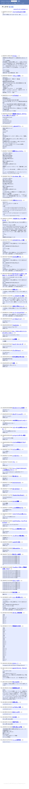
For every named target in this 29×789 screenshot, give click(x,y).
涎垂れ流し (15, 702)
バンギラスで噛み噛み (18, 535)
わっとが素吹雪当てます (19, 528)
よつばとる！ (16, 455)
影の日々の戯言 (16, 554)
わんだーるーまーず (17, 344)
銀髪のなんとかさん (17, 151)
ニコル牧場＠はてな (17, 507)
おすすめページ (24, 9)
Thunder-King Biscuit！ (18, 495)
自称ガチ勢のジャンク (18, 306)
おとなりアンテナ (17, 9)
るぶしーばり (16, 580)
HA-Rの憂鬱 (15, 501)
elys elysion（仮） (17, 176)
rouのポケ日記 (16, 542)
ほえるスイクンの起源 (18, 407)
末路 (13, 363)
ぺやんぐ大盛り (16, 75)
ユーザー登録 (13, 3)
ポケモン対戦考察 (17, 612)
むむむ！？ (15, 663)
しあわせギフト (16, 126)
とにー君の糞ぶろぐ (17, 597)
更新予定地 (15, 722)
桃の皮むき (15, 476)
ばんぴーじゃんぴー (17, 414)
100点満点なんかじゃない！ (19, 420)
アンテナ (3, 3)
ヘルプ (22, 3)
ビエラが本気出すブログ (19, 442)
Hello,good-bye (16, 548)
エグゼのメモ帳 (16, 707)
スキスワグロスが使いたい (19, 514)
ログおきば (15, 95)
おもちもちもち (16, 482)
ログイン (19, 3)
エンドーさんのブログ (18, 312)
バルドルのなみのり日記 (19, 11)
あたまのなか (16, 488)
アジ (13, 462)
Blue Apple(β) (16, 681)
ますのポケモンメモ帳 (18, 240)
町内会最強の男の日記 (18, 356)
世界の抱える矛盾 (17, 727)
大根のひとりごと (17, 200)
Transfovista (15, 325)
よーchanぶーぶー (17, 318)
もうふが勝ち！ (16, 449)
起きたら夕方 (16, 712)
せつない (14, 56)
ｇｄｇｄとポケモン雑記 (19, 435)
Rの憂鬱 (14, 339)
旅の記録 (14, 592)
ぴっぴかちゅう (16, 350)
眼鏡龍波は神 (16, 688)
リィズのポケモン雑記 (18, 295)
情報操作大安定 (16, 626)
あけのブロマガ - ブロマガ (19, 668)
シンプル (8, 3)
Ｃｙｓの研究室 (16, 740)
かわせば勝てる (16, 256)
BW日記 (14, 717)
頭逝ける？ (15, 289)
